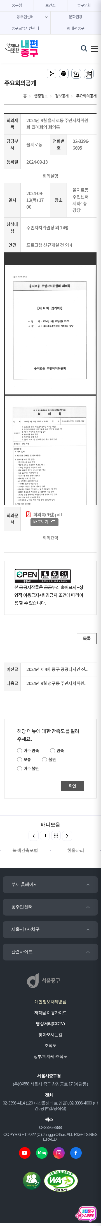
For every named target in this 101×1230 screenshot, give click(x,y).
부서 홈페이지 (24, 884)
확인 (72, 786)
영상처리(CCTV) (50, 1023)
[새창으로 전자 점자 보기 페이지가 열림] (89, 74)
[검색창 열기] (84, 48)
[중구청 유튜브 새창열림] (24, 1152)
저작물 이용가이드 (50, 1012)
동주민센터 (21, 906)
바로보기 (40, 522)
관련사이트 (21, 951)
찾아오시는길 (50, 1034)
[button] (67, 836)
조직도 (50, 1045)
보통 (27, 759)
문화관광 (76, 17)
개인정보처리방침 (50, 1001)
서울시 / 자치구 (25, 929)
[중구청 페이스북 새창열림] (76, 1152)
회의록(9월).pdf (47, 514)
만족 (60, 751)
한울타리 (75, 850)
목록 (87, 638)
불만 (52, 759)
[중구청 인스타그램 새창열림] (59, 1152)
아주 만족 (31, 751)
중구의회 (84, 5)
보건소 (50, 5)
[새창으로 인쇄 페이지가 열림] (64, 74)
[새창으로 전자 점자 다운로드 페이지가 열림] (76, 74)
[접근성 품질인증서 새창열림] (61, 1180)
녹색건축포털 (25, 850)
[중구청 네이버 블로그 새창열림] (42, 1152)
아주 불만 (31, 768)
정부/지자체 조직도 (50, 1056)
